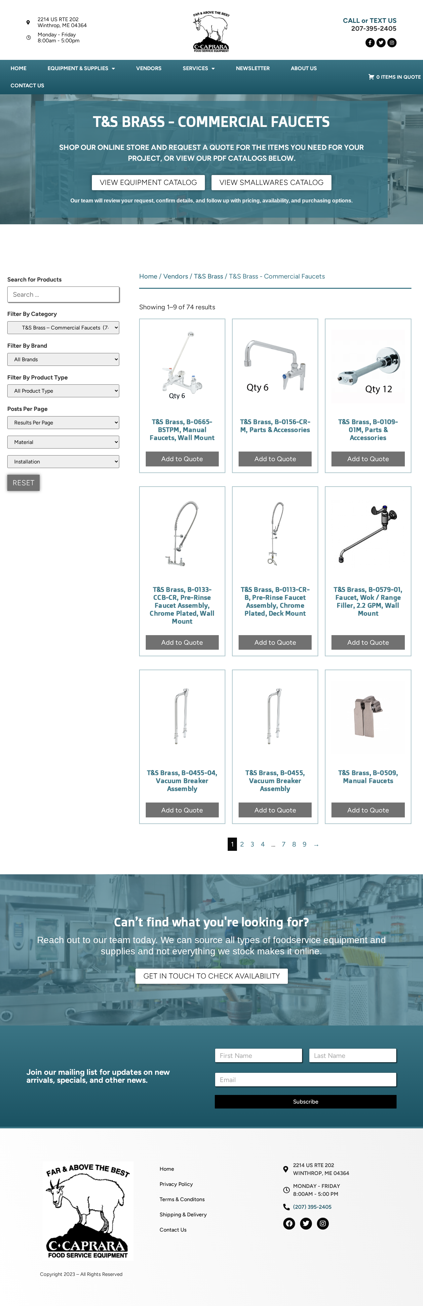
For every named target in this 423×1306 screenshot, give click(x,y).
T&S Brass (208, 276)
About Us (304, 68)
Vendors (149, 68)
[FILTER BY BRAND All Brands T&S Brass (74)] (63, 359)
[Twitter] (381, 42)
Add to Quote (182, 459)
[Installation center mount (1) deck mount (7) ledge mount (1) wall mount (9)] (63, 461)
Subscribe (305, 1101)
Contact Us (27, 85)
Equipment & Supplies (78, 68)
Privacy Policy (176, 1184)
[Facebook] (289, 1224)
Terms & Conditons (182, 1199)
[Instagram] (392, 42)
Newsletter (253, 68)
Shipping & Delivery (183, 1214)
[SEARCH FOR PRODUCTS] (63, 294)
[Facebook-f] (370, 42)
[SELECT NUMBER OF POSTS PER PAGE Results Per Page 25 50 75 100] (63, 422)
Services (195, 68)
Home (18, 68)
